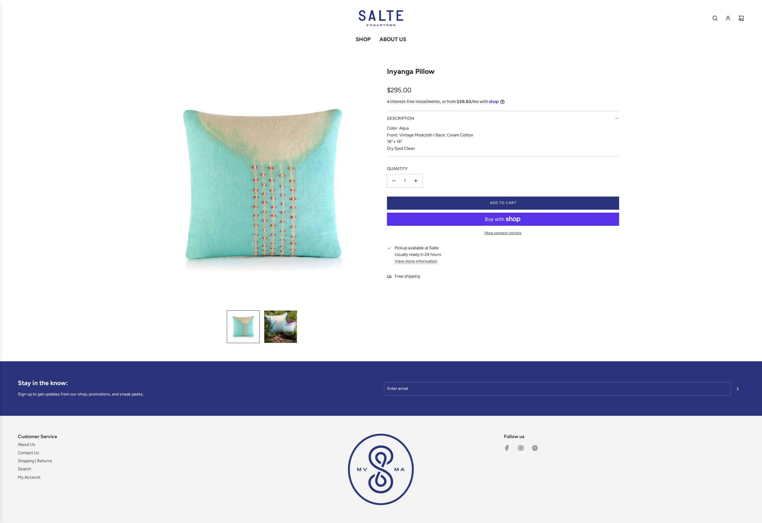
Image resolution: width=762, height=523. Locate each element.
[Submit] (737, 388)
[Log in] (728, 18)
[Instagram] (520, 447)
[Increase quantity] (415, 180)
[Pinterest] (534, 447)
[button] (147, 186)
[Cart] (741, 18)
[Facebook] (506, 447)
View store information (416, 261)
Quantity (397, 168)
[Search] (715, 18)
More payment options (503, 233)
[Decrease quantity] (393, 180)
